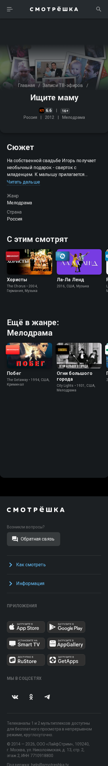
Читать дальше (23, 182)
